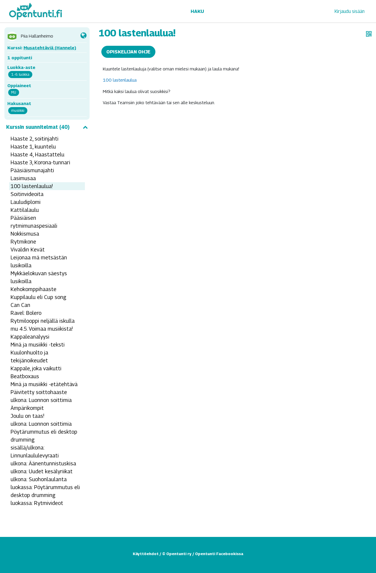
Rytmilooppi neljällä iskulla (43, 321)
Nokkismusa (25, 234)
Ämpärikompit (27, 408)
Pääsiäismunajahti (32, 170)
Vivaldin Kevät (28, 249)
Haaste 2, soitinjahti (34, 139)
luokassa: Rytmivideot (37, 503)
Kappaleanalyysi (30, 337)
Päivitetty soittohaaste (39, 392)
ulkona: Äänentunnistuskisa (43, 463)
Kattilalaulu (25, 210)
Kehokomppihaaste (33, 289)
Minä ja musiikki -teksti (38, 345)
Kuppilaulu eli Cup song (38, 297)
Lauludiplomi (26, 202)
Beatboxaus (25, 376)
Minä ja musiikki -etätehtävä (44, 384)
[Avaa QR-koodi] (369, 34)
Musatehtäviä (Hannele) (50, 47)
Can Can (20, 305)
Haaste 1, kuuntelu (33, 146)
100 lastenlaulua (120, 79)
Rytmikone (23, 242)
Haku (197, 11)
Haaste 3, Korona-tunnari (40, 162)
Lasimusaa (23, 178)
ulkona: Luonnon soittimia (41, 400)
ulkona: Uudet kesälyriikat (42, 471)
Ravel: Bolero (26, 313)
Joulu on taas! (27, 416)
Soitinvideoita (27, 194)
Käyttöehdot (146, 553)
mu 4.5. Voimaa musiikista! (42, 329)
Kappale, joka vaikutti (36, 368)
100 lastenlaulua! (32, 186)
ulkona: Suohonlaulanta (39, 479)
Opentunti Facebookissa (219, 553)
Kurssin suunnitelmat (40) (38, 127)
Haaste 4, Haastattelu (37, 154)
